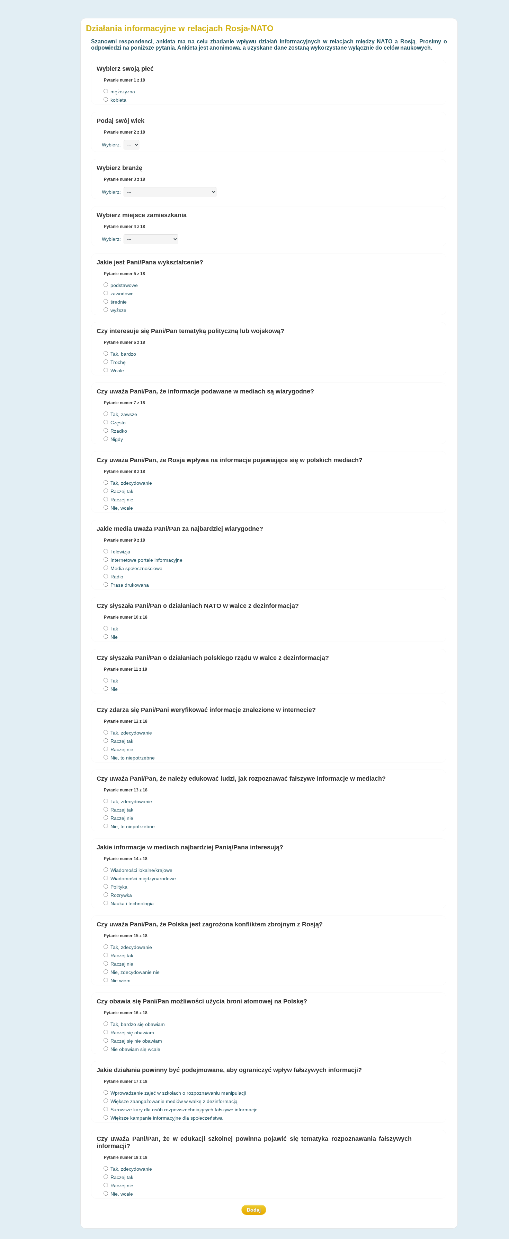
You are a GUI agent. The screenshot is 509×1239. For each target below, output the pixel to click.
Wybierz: (113, 144)
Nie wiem (120, 980)
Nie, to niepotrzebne (132, 758)
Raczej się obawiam (131, 1032)
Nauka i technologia (131, 903)
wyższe (117, 310)
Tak (113, 628)
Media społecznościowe (135, 568)
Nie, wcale (121, 508)
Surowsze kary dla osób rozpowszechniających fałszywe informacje (183, 1109)
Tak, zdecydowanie (130, 483)
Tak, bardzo (122, 354)
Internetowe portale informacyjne (145, 560)
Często (117, 422)
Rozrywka (120, 895)
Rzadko (118, 431)
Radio (116, 576)
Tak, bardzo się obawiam (137, 1024)
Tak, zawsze (123, 414)
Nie (113, 637)
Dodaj (254, 1210)
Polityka (118, 887)
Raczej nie (121, 499)
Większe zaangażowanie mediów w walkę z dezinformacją (173, 1101)
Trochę (117, 362)
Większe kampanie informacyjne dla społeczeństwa (166, 1118)
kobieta (117, 100)
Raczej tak (121, 491)
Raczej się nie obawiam (135, 1041)
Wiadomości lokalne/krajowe (140, 870)
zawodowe (121, 293)
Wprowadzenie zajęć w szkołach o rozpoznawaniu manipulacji (177, 1093)
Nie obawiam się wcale (134, 1049)
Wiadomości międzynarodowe (142, 878)
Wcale (116, 370)
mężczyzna (122, 91)
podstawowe (123, 285)
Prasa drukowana (129, 585)
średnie (118, 302)
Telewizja (119, 551)
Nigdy (116, 439)
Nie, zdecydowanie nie (134, 972)
